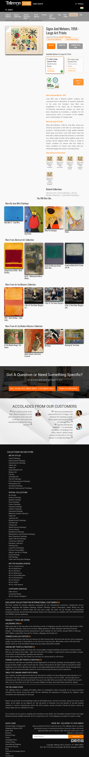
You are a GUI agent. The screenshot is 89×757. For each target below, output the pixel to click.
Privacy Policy (10, 742)
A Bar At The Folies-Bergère (54, 303)
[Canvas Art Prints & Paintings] (34, 647)
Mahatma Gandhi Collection (18, 514)
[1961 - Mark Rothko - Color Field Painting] (13, 301)
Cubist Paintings (14, 458)
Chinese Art (13, 525)
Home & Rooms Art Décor (27, 16)
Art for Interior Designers (17, 596)
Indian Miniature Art (15, 470)
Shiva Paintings (14, 502)
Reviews (8, 733)
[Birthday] (54, 336)
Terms (7, 737)
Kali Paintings (13, 557)
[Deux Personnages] (54, 217)
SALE (80, 14)
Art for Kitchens (14, 571)
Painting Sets (13, 546)
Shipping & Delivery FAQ (13, 728)
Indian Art (12, 468)
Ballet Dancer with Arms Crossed (33, 355)
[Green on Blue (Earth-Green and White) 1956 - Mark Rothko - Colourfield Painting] (74, 253)
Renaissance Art (14, 484)
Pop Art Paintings (15, 479)
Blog (59, 14)
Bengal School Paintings (17, 520)
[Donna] (74, 218)
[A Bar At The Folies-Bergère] (54, 294)
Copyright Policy (11, 740)
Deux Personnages (51, 231)
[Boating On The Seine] (74, 336)
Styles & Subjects (8, 15)
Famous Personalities (16, 550)
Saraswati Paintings (16, 511)
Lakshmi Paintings (15, 509)
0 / (78, 4)
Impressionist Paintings (17, 463)
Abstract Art (51, 193)
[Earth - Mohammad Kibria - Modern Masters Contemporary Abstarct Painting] (34, 258)
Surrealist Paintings (15, 486)
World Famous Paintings (17, 527)
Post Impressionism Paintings (19, 481)
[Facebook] (75, 741)
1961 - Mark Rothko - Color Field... (13, 319)
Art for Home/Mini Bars (17, 575)
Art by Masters (36, 15)
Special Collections (17, 15)
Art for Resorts (14, 580)
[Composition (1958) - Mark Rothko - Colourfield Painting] (13, 256)
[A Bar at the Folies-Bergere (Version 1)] (74, 295)
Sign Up (40, 4)
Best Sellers (65, 15)
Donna (67, 232)
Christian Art (13, 523)
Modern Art (13, 472)
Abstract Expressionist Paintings (20, 488)
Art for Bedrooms (15, 569)
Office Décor (13, 592)
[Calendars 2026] (20, 623)
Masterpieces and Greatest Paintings (22, 534)
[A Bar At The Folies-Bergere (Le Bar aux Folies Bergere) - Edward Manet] (34, 295)
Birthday (47, 346)
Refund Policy (10, 735)
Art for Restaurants (16, 578)
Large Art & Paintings (16, 548)
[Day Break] (34, 219)
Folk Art (11, 474)
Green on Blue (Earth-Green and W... (74, 266)
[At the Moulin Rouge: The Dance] (13, 336)
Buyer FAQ (9, 731)
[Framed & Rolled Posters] (30, 636)
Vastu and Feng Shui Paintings (19, 559)
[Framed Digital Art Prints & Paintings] (41, 660)
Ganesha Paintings (15, 507)
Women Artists (14, 530)
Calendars (73, 15)
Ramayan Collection (16, 543)
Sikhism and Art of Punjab (18, 552)
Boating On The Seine (72, 345)
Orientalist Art (13, 477)
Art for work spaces (16, 585)
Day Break (28, 234)
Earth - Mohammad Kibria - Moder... (34, 277)
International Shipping (13, 744)
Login (35, 4)
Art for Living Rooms (16, 566)
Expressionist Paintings (17, 461)
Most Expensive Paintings (18, 536)
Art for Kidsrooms (15, 573)
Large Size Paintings (52, 16)
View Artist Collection (54, 39)
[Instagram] (78, 741)
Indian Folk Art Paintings (17, 539)
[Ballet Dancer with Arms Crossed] (34, 340)
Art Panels (12, 495)
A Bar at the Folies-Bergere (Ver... (74, 306)
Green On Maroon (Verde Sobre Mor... (53, 267)
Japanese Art (13, 518)
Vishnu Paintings (15, 504)
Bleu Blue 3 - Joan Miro (12, 223)
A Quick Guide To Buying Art (15, 726)
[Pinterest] (82, 741)
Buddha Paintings (15, 500)
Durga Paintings (14, 555)
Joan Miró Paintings (70, 195)
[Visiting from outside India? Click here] (59, 602)
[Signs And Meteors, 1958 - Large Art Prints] (24, 40)
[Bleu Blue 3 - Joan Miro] (13, 213)
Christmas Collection (16, 541)
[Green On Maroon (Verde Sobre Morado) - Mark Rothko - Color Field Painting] (54, 253)
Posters (44, 14)
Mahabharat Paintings (16, 532)
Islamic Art (12, 465)
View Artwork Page (72, 39)
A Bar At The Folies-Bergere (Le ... (34, 306)
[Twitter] (72, 741)
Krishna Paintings (15, 497)
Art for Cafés (13, 582)
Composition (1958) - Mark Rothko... (13, 272)
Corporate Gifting (15, 594)
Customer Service (11, 747)
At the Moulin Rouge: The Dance (12, 346)
